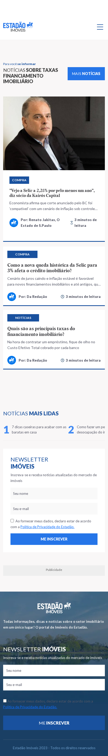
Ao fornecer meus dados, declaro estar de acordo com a (50, 524)
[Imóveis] (54, 607)
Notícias (23, 318)
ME (54, 722)
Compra (19, 180)
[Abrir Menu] (100, 27)
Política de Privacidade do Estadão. (47, 527)
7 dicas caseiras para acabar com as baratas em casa (39, 429)
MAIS (86, 73)
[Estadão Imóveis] (18, 27)
